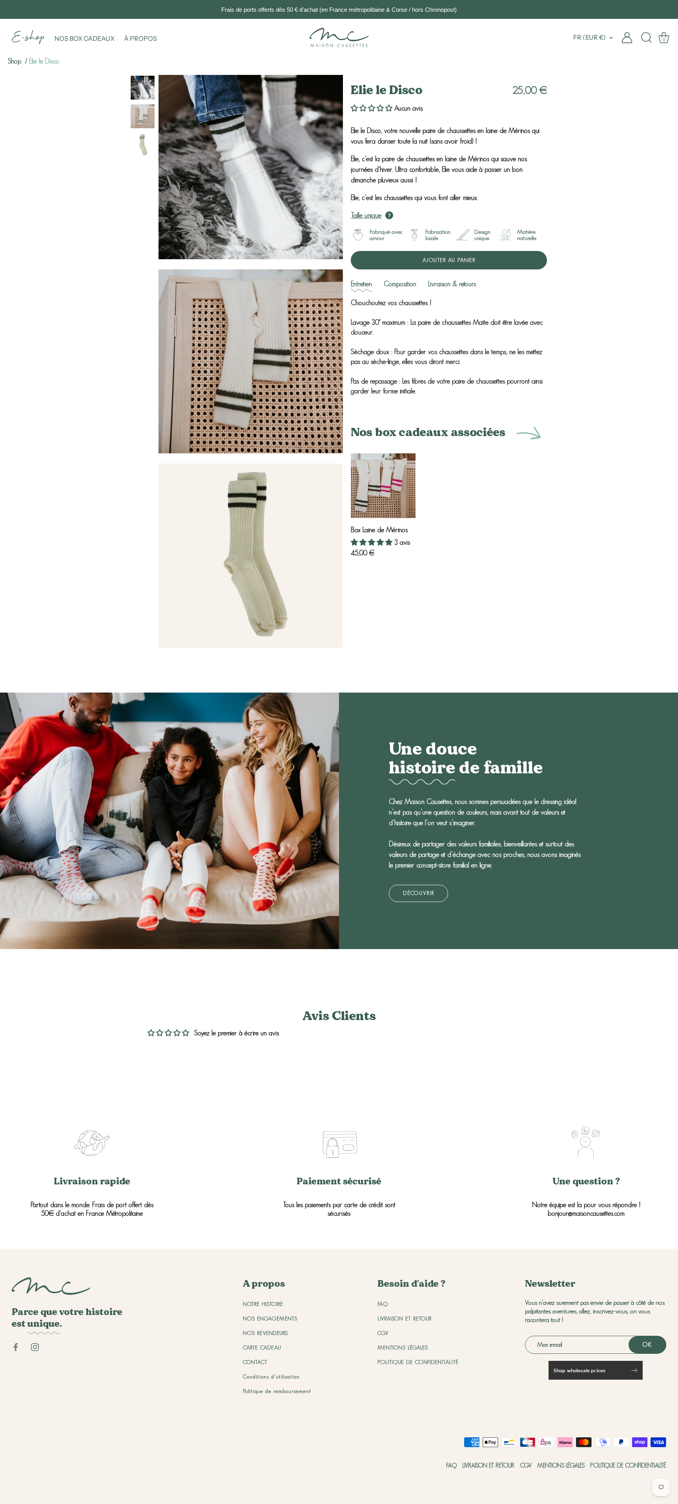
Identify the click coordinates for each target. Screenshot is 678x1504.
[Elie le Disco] (142, 87)
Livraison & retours (452, 284)
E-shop (28, 38)
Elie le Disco (44, 61)
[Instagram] (35, 1346)
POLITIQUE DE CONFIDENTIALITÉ (418, 1362)
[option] (142, 89)
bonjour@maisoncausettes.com (586, 1213)
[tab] (361, 284)
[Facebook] (16, 1346)
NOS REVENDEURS (265, 1333)
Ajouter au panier (449, 259)
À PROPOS (140, 38)
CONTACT (255, 1362)
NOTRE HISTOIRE (263, 1304)
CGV (382, 1333)
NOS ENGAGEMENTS (270, 1318)
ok (647, 1344)
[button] (372, 108)
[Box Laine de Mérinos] (383, 485)
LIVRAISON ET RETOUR (404, 1318)
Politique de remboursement (277, 1391)
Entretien (361, 284)
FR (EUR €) (589, 37)
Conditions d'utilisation (271, 1376)
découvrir (418, 893)
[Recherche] (646, 37)
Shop (14, 61)
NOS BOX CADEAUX (85, 38)
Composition (400, 284)
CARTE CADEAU (262, 1347)
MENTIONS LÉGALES (402, 1347)
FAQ (382, 1304)
